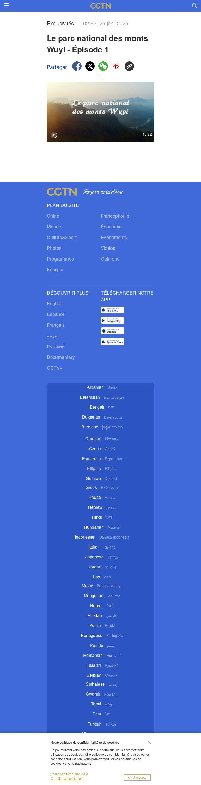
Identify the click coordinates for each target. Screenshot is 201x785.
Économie (111, 226)
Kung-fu (55, 269)
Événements (114, 237)
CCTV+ (55, 367)
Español (55, 313)
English (54, 303)
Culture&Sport (62, 237)
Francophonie (115, 215)
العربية (53, 335)
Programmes (60, 258)
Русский (55, 346)
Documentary (61, 356)
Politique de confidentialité (69, 774)
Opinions (110, 258)
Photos (54, 247)
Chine (53, 215)
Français (56, 324)
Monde (54, 226)
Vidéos (108, 247)
